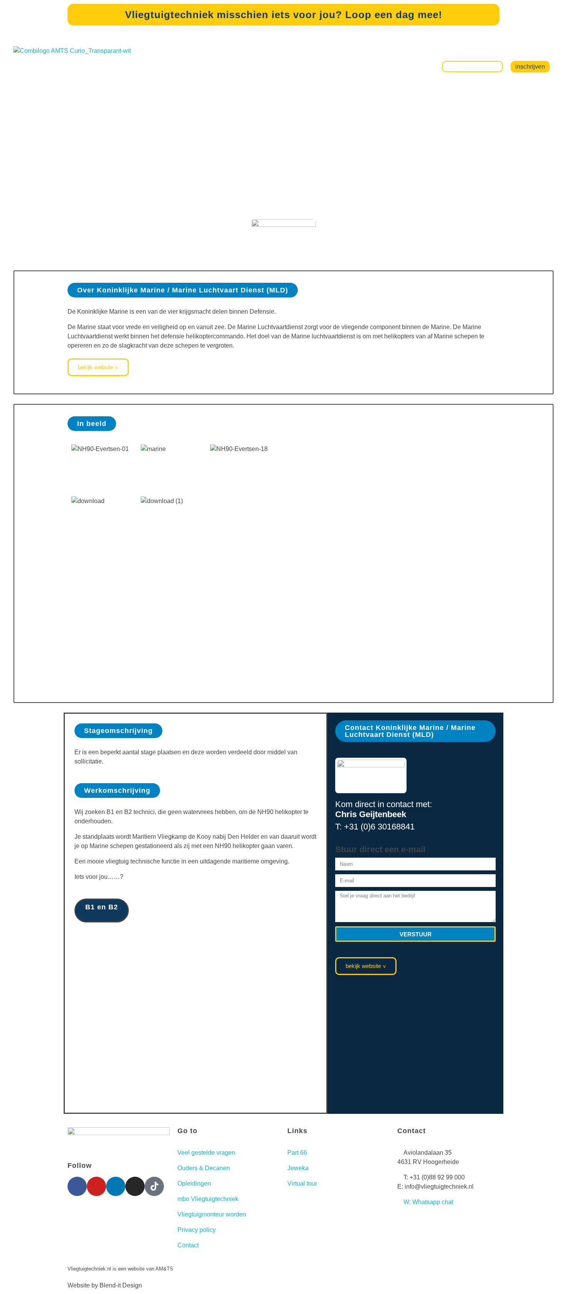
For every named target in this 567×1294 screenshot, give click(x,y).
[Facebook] (77, 1186)
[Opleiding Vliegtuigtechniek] (91, 66)
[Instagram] (135, 1186)
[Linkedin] (115, 1186)
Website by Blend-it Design (105, 1285)
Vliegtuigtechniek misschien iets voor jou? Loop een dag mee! (283, 14)
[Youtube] (96, 1186)
